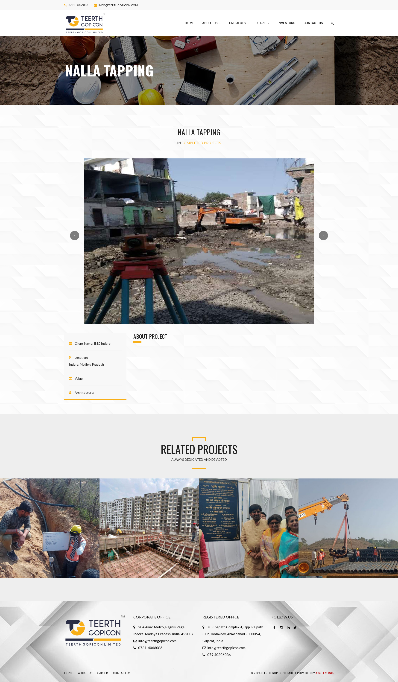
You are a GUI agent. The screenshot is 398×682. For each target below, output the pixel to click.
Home (68, 673)
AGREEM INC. (325, 673)
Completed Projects (201, 143)
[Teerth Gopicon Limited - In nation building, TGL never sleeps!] (85, 22)
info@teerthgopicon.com (118, 5)
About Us (85, 673)
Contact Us (121, 673)
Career (102, 673)
